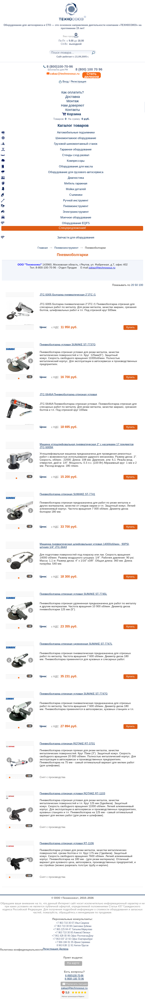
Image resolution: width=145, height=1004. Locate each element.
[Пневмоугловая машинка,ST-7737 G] (20, 361)
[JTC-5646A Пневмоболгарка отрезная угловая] (20, 411)
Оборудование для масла (76, 166)
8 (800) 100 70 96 (89, 69)
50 (136, 284)
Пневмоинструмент (75, 206)
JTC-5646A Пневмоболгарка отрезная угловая (68, 394)
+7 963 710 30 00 (64, 932)
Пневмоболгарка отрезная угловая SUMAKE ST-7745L (73, 593)
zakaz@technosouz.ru (74, 987)
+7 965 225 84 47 (62, 929)
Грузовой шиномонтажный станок (75, 143)
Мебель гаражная (75, 183)
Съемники (75, 194)
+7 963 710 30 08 (63, 926)
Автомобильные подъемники (76, 132)
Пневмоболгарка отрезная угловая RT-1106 (67, 843)
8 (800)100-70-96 (60, 66)
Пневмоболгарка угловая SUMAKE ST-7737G (68, 344)
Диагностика (76, 177)
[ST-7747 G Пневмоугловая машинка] (20, 710)
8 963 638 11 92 (65, 945)
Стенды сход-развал (75, 155)
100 (141, 284)
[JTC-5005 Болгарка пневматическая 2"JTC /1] (20, 311)
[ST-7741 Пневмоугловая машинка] (20, 510)
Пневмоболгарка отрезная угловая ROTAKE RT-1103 (72, 793)
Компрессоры (76, 160)
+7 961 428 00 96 (61, 935)
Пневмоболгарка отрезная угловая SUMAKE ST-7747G (74, 693)
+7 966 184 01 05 (64, 942)
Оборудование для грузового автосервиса (75, 172)
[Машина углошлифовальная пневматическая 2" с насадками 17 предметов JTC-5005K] (20, 461)
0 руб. (85, 119)
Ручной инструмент (75, 200)
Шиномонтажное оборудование (76, 138)
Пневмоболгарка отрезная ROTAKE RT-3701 (67, 743)
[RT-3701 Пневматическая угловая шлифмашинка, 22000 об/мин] (20, 760)
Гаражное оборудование (76, 149)
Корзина (74, 114)
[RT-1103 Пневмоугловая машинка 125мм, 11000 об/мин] (20, 810)
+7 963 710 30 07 (65, 922)
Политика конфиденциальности (21, 949)
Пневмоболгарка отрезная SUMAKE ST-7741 (67, 494)
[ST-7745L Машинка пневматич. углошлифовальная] (20, 610)
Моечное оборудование (75, 217)
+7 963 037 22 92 (62, 938)
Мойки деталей (76, 189)
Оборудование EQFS (76, 223)
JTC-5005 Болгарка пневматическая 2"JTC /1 (68, 294)
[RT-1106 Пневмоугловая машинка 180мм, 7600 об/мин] (20, 860)
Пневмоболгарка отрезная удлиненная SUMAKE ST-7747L (76, 643)
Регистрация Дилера (55, 948)
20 (132, 284)
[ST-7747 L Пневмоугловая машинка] (20, 660)
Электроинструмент (76, 211)
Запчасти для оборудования (75, 237)
